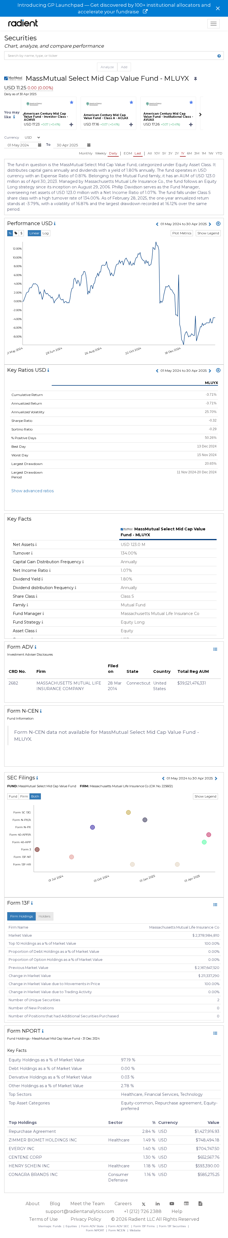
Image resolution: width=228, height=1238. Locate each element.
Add (124, 67)
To (48, 144)
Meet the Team (87, 1203)
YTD (219, 153)
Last (138, 153)
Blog (55, 1203)
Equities (72, 1226)
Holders (44, 916)
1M (204, 153)
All (150, 153)
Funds (57, 1226)
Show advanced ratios (32, 490)
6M (189, 153)
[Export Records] (218, 224)
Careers (123, 1203)
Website (135, 1230)
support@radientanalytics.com (80, 1211)
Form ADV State (93, 1226)
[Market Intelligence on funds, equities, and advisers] (23, 24)
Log (46, 233)
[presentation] (23, 114)
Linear (34, 233)
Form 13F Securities (173, 1226)
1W (211, 153)
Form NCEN (117, 1230)
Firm (24, 796)
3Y (170, 153)
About (33, 1203)
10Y (157, 153)
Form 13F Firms (144, 1226)
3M (196, 153)
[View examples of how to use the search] (219, 55)
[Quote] (16, 233)
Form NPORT (95, 1230)
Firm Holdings (21, 916)
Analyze (107, 67)
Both (35, 796)
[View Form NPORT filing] (215, 1033)
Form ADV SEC (119, 1226)
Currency (11, 137)
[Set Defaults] (195, 79)
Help (177, 1211)
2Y (177, 153)
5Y (164, 153)
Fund (13, 796)
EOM (128, 153)
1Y (182, 153)
